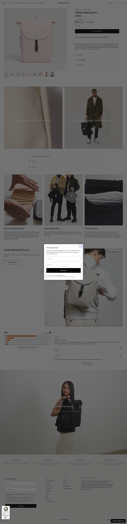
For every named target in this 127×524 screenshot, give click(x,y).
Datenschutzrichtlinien (61, 275)
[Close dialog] (80, 246)
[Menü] (9, 507)
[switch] (6, 517)
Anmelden (63, 270)
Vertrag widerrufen (118, 521)
